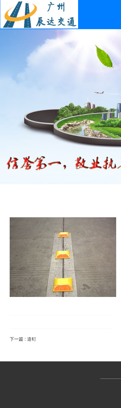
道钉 (31, 338)
